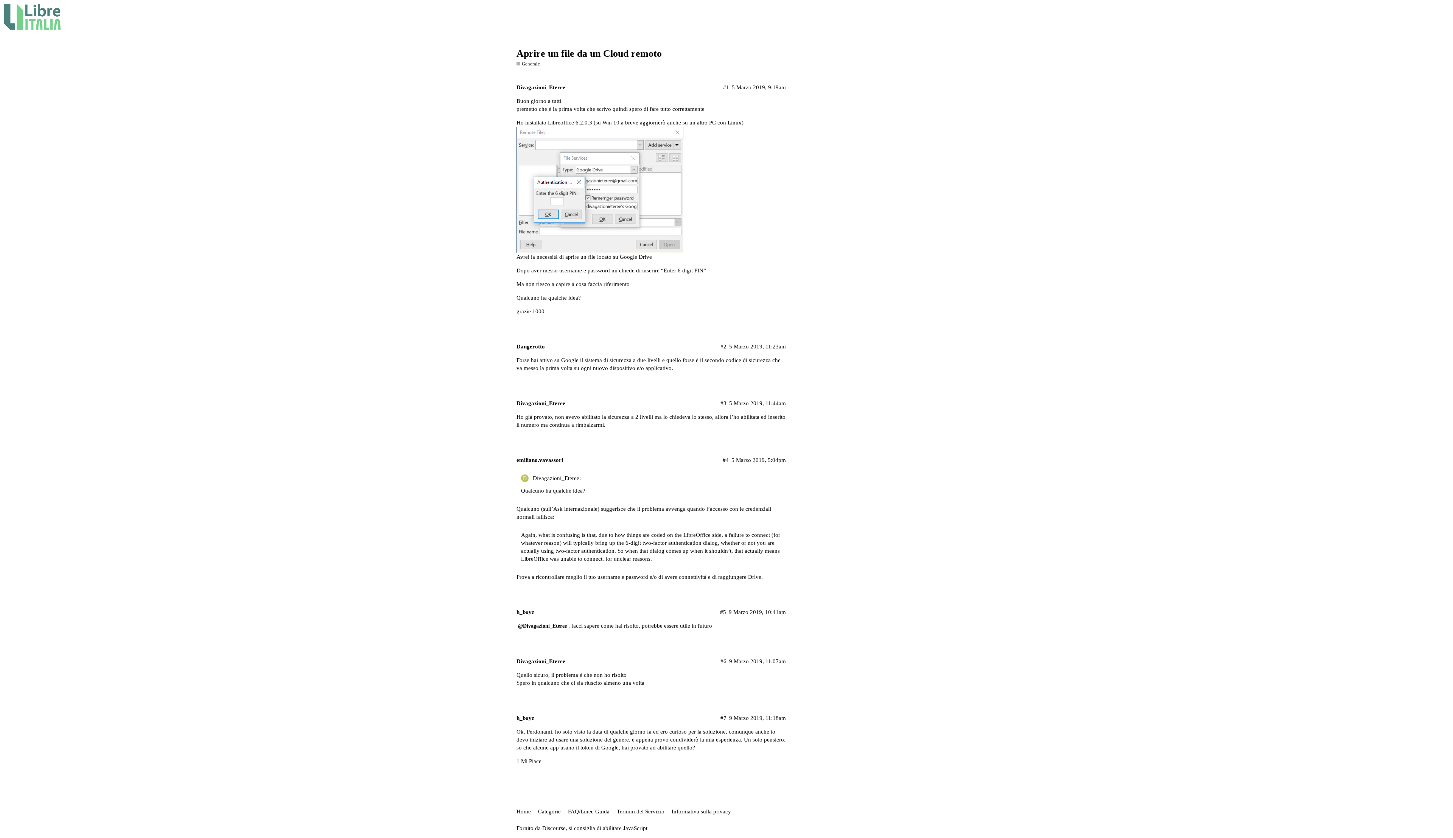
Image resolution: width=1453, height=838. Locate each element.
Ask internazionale (575, 509)
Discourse (554, 828)
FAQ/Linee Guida (589, 811)
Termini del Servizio (640, 811)
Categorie (549, 811)
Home (523, 811)
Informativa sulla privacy (701, 811)
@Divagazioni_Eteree (542, 626)
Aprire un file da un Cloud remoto (589, 53)
